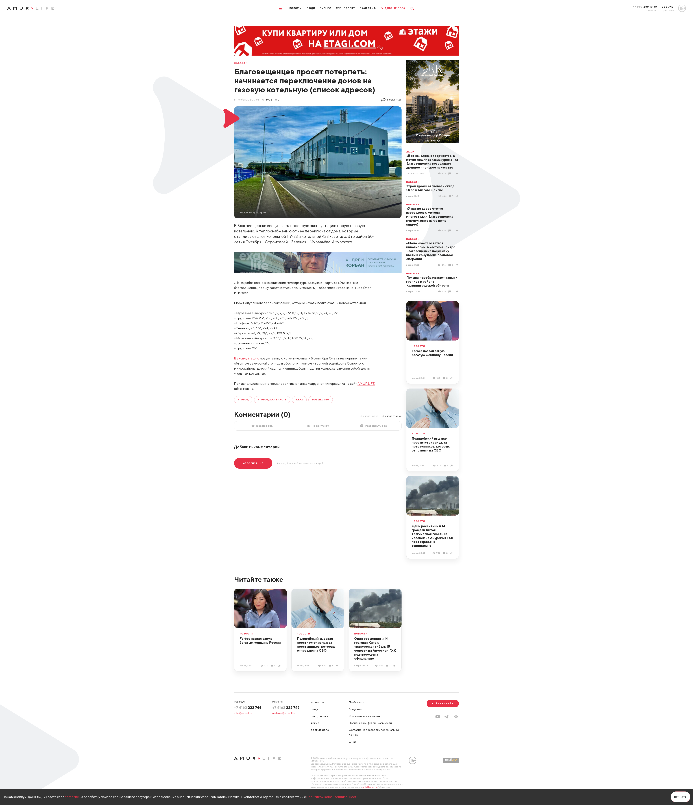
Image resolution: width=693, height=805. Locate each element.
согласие (72, 797)
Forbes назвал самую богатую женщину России (432, 353)
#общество (320, 399)
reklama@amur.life (283, 713)
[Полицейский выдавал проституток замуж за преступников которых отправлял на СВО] (452, 465)
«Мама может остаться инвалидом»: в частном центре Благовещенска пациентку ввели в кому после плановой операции (430, 251)
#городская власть (272, 399)
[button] (456, 717)
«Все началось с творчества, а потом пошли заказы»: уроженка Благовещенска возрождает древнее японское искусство (432, 161)
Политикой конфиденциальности (332, 797)
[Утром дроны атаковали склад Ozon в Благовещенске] (457, 196)
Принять (680, 796)
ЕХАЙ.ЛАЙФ (368, 8)
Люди (310, 8)
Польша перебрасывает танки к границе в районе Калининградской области (431, 281)
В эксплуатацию (246, 358)
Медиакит (356, 709)
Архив (315, 723)
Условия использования (364, 716)
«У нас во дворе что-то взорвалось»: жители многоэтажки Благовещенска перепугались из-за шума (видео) (429, 216)
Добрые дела (320, 730)
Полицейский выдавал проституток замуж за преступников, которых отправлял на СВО (431, 444)
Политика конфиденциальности (370, 723)
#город (243, 399)
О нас (352, 741)
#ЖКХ (299, 399)
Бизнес (325, 8)
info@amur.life (243, 713)
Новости (295, 8)
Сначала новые (369, 416)
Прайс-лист (357, 702)
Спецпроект (345, 8)
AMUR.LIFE (366, 383)
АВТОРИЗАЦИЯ (253, 463)
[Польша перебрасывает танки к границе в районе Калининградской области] (457, 291)
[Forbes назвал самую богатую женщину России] (452, 378)
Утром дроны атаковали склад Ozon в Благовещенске (430, 188)
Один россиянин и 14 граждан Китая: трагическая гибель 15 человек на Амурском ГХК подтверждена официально (432, 536)
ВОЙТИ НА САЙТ (443, 703)
